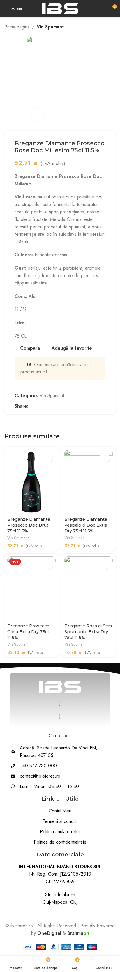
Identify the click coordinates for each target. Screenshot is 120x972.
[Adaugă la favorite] (48, 458)
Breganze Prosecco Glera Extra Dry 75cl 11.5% (28, 631)
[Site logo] (60, 8)
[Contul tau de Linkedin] (51, 406)
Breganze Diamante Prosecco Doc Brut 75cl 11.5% (28, 525)
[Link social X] (38, 406)
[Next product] (113, 27)
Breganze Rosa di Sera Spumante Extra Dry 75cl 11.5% (88, 631)
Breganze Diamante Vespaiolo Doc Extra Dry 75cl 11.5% (85, 525)
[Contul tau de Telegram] (58, 406)
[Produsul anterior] (101, 27)
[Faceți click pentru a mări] (37, 114)
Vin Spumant (50, 27)
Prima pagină (17, 27)
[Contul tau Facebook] (31, 406)
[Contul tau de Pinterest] (45, 406)
